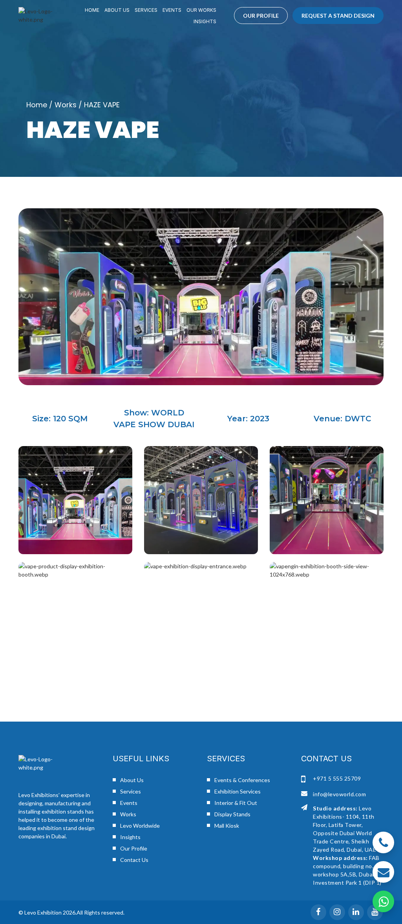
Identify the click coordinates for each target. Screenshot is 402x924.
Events (172, 10)
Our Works (201, 10)
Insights (205, 21)
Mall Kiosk (226, 825)
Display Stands (232, 814)
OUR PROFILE (261, 15)
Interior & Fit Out (235, 802)
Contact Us (134, 859)
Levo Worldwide (140, 825)
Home (92, 10)
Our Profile (133, 848)
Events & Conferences (242, 780)
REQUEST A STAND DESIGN (338, 15)
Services (146, 10)
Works (66, 105)
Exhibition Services (237, 791)
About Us (117, 10)
